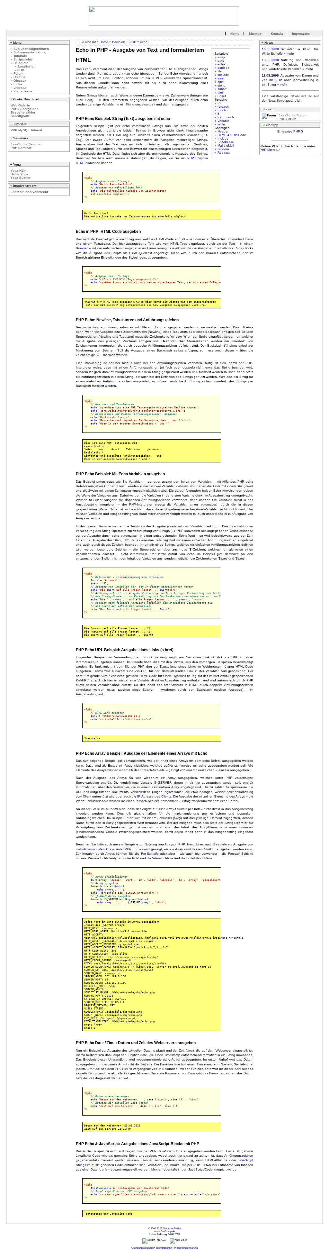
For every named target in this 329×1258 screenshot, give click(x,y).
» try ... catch (224, 117)
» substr (221, 89)
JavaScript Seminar (26, 144)
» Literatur (19, 87)
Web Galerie (20, 105)
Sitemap (255, 33)
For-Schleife (150, 853)
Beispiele (119, 42)
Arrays (169, 844)
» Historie (18, 77)
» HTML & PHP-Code (230, 135)
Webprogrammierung (186, 1247)
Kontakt (277, 33)
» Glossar (18, 80)
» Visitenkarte (21, 91)
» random (222, 149)
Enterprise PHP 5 (290, 131)
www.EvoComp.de (164, 1231)
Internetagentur (164, 1247)
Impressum (301, 33)
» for (218, 103)
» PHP (17, 70)
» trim (219, 92)
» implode (222, 75)
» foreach (222, 106)
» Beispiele (19, 63)
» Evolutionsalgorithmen (30, 48)
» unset (220, 96)
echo (143, 42)
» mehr (289, 53)
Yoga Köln (18, 170)
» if (217, 113)
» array (220, 57)
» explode (222, 67)
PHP (132, 42)
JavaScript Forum (293, 115)
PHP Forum (287, 119)
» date (219, 60)
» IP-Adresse (224, 142)
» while (220, 124)
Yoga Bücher (21, 177)
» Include (221, 138)
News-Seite (276, 100)
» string (220, 85)
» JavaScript (22, 66)
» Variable (222, 121)
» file (218, 71)
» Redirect (222, 152)
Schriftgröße (20, 116)
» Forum (17, 73)
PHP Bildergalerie (25, 109)
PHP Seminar (21, 148)
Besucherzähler (23, 112)
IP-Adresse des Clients (154, 796)
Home (234, 33)
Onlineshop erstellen (142, 1247)
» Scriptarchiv (22, 59)
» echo (220, 64)
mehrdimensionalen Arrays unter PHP (103, 849)
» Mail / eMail (224, 145)
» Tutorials (19, 56)
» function (222, 110)
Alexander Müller (172, 1228)
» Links (16, 84)
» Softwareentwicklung (28, 52)
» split (219, 82)
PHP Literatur (270, 149)
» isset (219, 78)
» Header (221, 131)
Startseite (92, 738)
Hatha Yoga (19, 174)
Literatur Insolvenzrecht (29, 192)
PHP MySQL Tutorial (26, 130)
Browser (82, 248)
